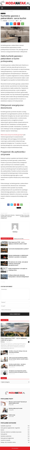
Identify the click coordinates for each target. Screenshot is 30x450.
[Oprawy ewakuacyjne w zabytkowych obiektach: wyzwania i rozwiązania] (4, 257)
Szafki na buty (12, 415)
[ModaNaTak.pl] (15, 3)
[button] (28, 8)
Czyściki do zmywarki (5, 440)
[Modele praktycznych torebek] (4, 410)
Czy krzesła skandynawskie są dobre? (18, 248)
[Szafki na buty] (4, 416)
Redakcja (5, 20)
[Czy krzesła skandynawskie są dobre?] (4, 250)
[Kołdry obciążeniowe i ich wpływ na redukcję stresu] (4, 270)
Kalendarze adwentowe (6, 436)
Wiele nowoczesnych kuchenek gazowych (12, 134)
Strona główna (3, 11)
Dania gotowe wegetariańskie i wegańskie (10, 428)
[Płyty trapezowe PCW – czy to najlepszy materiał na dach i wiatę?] (4, 243)
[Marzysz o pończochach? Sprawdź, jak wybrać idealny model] (4, 403)
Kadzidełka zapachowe (6, 425)
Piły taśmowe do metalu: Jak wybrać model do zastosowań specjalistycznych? (18, 263)
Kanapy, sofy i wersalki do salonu (8, 442)
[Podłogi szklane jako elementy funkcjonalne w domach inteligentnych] (4, 276)
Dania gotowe (4, 434)
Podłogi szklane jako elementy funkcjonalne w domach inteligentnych (8, 217)
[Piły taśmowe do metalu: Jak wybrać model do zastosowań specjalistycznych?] (4, 263)
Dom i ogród (3, 13)
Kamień (2, 430)
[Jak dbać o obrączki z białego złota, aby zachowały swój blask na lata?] (4, 352)
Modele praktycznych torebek (15, 408)
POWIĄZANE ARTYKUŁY (7, 238)
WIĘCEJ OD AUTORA (18, 238)
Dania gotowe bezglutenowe (7, 438)
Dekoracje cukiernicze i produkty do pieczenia (11, 432)
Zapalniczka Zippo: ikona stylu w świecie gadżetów (22, 216)
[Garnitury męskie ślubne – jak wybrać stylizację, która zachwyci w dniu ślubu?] (4, 366)
